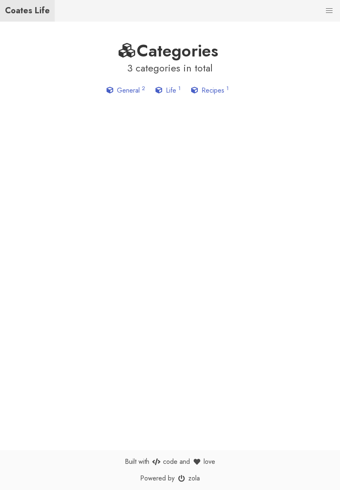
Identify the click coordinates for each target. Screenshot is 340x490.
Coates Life (27, 11)
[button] (329, 11)
